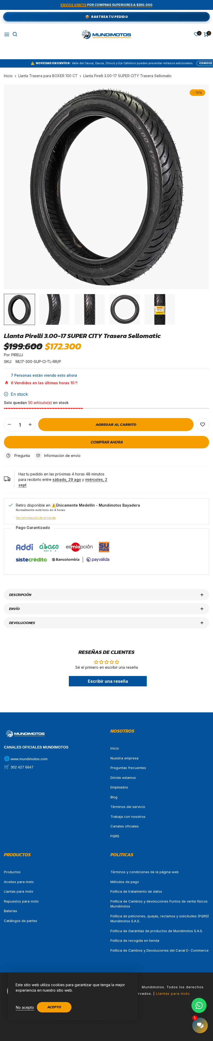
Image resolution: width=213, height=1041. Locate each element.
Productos (12, 872)
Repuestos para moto (21, 901)
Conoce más (181, 63)
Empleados (119, 787)
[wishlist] (196, 34)
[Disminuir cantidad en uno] (9, 424)
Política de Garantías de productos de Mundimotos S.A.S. (156, 931)
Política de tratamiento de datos (136, 891)
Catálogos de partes (20, 921)
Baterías (10, 911)
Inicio (114, 748)
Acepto (54, 1007)
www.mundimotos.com (29, 759)
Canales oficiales (124, 826)
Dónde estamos (123, 777)
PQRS (114, 836)
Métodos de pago (124, 882)
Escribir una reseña (108, 681)
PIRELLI (17, 355)
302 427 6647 (22, 767)
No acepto (25, 1007)
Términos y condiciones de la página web (144, 872)
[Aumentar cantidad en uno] (30, 424)
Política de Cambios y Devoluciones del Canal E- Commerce (159, 950)
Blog (113, 797)
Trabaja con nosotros (127, 816)
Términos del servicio (127, 807)
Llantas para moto (18, 891)
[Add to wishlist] (202, 424)
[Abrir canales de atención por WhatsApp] (199, 1005)
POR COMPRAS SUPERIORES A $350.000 (106, 5)
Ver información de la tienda (36, 518)
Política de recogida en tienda (134, 940)
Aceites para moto (19, 882)
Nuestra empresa (124, 758)
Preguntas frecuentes (128, 768)
